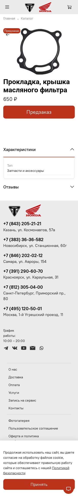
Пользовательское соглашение (33, 428)
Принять (39, 484)
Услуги (13, 392)
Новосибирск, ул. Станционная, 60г (35, 245)
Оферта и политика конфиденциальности (25, 438)
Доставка (15, 377)
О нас (12, 369)
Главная (9, 18)
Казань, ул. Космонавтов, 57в (29, 230)
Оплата (14, 385)
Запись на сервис (22, 400)
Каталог (27, 18)
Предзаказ (39, 112)
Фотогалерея (18, 420)
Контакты (15, 408)
